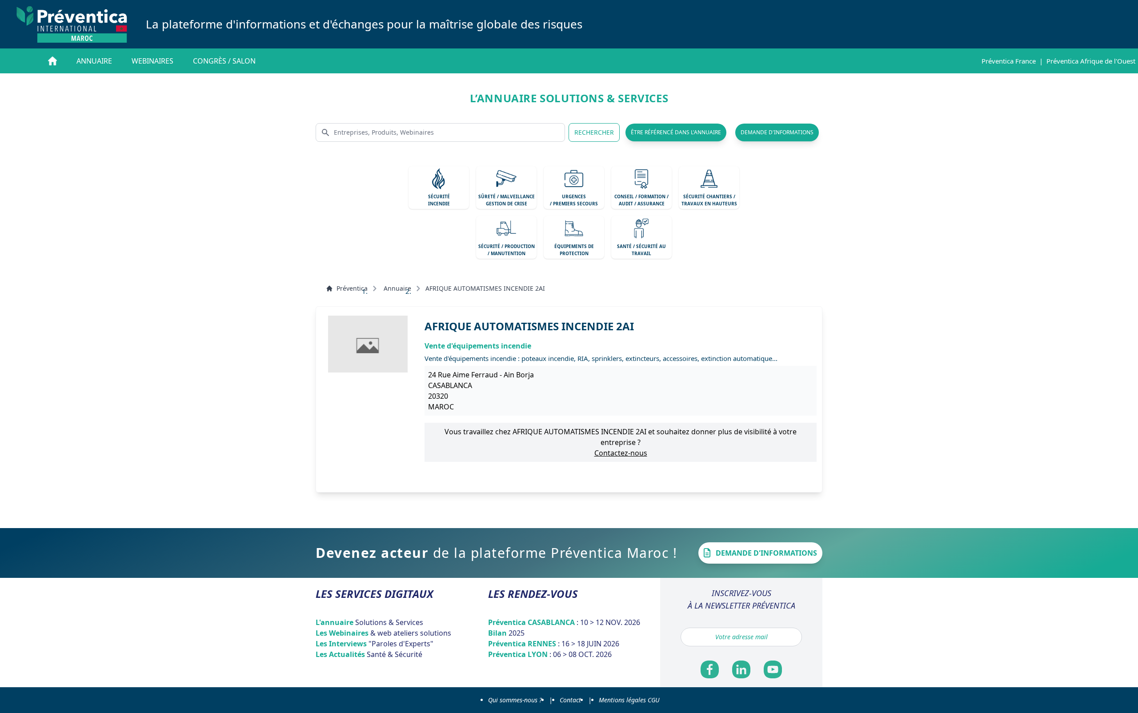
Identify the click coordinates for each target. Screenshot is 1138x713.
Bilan (506, 633)
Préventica (352, 288)
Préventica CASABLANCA (564, 622)
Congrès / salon (224, 61)
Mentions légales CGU (629, 700)
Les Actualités (369, 654)
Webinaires (152, 61)
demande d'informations (777, 132)
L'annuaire (369, 622)
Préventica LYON (550, 654)
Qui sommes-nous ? (515, 700)
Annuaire (94, 61)
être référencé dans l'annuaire (676, 132)
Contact (570, 700)
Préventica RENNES (553, 644)
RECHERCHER (594, 132)
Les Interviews (374, 644)
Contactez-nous (620, 453)
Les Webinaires (383, 633)
